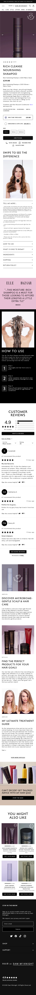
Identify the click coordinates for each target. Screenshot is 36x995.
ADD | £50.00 (9, 856)
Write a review (18, 433)
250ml (6, 132)
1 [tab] (12, 55)
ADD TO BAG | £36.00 (26, 856)
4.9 (4, 977)
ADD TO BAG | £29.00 (26, 894)
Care (7, 9)
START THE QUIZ (18, 798)
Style (12, 9)
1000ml (21, 132)
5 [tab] (17, 55)
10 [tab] (23, 55)
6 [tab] (18, 55)
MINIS (23, 9)
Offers (17, 9)
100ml (14, 132)
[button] (7, 62)
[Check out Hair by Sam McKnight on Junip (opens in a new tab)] (22, 555)
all (3, 9)
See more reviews (18, 552)
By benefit (29, 9)
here (31, 104)
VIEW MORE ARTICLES (18, 757)
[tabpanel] (18, 34)
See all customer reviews (9, 980)
